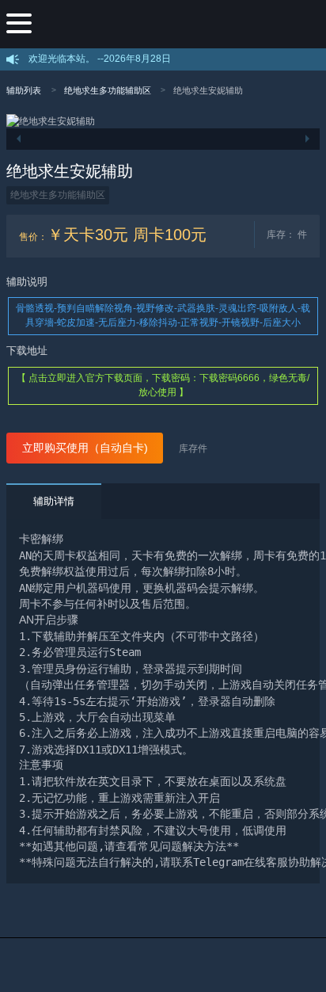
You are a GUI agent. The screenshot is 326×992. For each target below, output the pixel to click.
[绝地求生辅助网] (175, 24)
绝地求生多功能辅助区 (107, 90)
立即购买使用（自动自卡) (85, 448)
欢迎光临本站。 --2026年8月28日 (99, 58)
